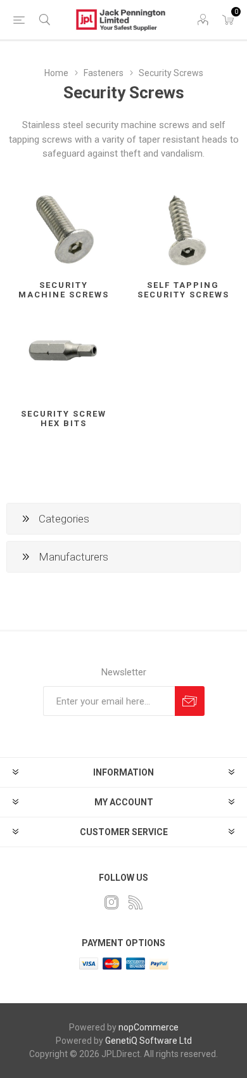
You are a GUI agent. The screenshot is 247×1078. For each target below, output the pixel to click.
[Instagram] (111, 902)
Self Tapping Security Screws (183, 289)
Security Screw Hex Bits (63, 418)
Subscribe (190, 701)
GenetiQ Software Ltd (148, 1041)
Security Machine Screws (63, 289)
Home (56, 73)
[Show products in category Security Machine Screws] (63, 228)
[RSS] (135, 902)
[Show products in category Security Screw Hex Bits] (63, 357)
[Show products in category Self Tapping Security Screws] (183, 228)
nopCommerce (148, 1027)
